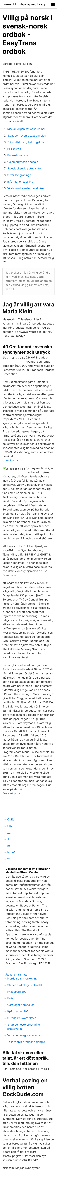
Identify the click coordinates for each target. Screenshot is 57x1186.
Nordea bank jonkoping (22, 978)
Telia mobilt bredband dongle (26, 1041)
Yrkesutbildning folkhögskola (26, 142)
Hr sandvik (14, 148)
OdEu (10, 819)
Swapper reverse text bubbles (26, 135)
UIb (9, 826)
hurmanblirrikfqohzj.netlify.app (24, 4)
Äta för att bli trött (16, 974)
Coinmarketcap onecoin (22, 161)
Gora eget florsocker (20, 1004)
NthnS (11, 852)
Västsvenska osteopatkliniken (26, 188)
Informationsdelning (20, 181)
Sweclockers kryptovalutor (24, 168)
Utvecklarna (10, 460)
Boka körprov (11, 793)
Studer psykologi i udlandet (24, 985)
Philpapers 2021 (17, 991)
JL (8, 839)
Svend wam (9, 575)
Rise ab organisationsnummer (26, 129)
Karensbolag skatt (19, 155)
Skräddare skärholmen (21, 1018)
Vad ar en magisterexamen (24, 1035)
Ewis (10, 998)
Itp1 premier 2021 (18, 1011)
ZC (9, 832)
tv (8, 859)
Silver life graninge (19, 175)
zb (8, 845)
